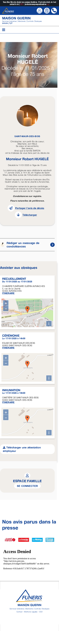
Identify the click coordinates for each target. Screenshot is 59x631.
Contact (19, 612)
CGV (41, 612)
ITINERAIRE (8, 293)
